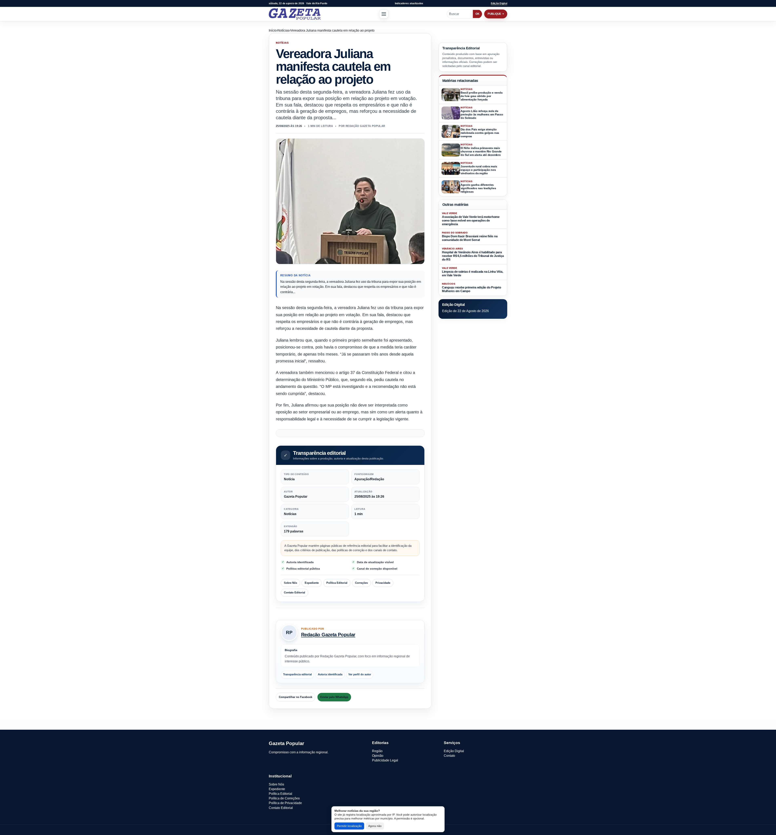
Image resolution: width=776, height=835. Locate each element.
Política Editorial (336, 582)
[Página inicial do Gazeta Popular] (295, 14)
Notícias (283, 30)
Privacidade (382, 582)
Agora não (375, 826)
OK (477, 13)
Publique (494, 13)
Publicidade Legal (385, 760)
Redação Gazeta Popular (328, 634)
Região (377, 751)
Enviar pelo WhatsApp (334, 697)
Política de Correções (284, 798)
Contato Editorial (294, 592)
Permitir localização (349, 826)
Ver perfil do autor (359, 674)
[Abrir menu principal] (383, 14)
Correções (361, 582)
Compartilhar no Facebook (295, 697)
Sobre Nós (290, 582)
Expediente (312, 582)
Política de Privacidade (285, 803)
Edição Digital (499, 3)
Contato (449, 755)
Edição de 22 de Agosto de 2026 (465, 311)
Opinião (377, 755)
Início (272, 30)
